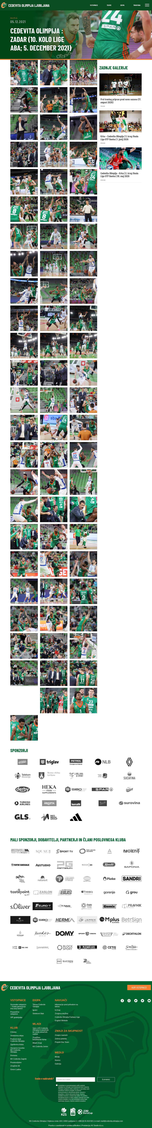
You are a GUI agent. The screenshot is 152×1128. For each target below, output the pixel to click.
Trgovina (137, 5)
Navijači (61, 1000)
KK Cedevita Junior (40, 1046)
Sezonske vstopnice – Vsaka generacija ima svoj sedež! (18, 1006)
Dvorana (13, 1055)
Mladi (37, 1024)
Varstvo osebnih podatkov (78, 1101)
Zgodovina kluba (17, 1044)
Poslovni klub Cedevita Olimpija (17, 1040)
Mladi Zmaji (37, 1043)
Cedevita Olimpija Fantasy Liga (67, 1017)
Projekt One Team (62, 1042)
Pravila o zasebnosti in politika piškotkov (64, 1125)
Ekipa (122, 5)
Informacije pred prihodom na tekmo (66, 1005)
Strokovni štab (38, 1013)
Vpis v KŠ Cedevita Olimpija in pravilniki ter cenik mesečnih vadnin (41, 1031)
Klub (14, 1027)
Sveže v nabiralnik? (44, 1078)
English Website (61, 1020)
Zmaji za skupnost (69, 1031)
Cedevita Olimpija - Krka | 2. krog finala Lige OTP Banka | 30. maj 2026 (119, 175)
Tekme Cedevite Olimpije (39, 1005)
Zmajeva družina (61, 1013)
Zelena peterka (61, 1039)
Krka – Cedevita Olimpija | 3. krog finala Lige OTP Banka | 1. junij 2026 (119, 138)
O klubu (13, 1032)
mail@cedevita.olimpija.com (112, 1121)
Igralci (35, 1010)
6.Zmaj (57, 1010)
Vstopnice (94, 5)
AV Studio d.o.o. (97, 1125)
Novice (57, 1060)
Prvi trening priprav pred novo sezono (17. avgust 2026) (120, 101)
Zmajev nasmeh (61, 1035)
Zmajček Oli (15, 1066)
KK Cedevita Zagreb (18, 1059)
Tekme (109, 5)
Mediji (59, 1052)
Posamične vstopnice (14, 1013)
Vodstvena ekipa (16, 1036)
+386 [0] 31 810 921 (85, 1121)
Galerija (58, 1064)
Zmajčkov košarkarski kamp (39, 1038)
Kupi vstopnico (139, 987)
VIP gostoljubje (16, 1017)
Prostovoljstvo (15, 1062)
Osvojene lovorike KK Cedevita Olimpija (17, 1050)
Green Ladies (15, 1069)
